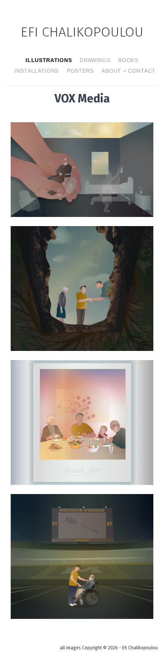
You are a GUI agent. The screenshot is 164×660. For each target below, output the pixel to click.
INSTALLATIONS (36, 71)
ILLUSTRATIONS (49, 60)
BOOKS (128, 60)
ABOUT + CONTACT (128, 71)
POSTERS (80, 71)
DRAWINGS (95, 60)
